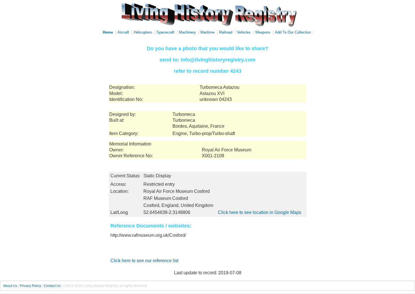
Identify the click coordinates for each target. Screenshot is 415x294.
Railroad (225, 32)
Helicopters (143, 32)
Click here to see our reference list (144, 260)
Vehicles (244, 32)
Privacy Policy (30, 286)
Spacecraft (165, 32)
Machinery (187, 32)
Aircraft (123, 32)
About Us (10, 286)
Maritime (207, 32)
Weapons (262, 32)
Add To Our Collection (293, 32)
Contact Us (52, 286)
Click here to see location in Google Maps (259, 212)
